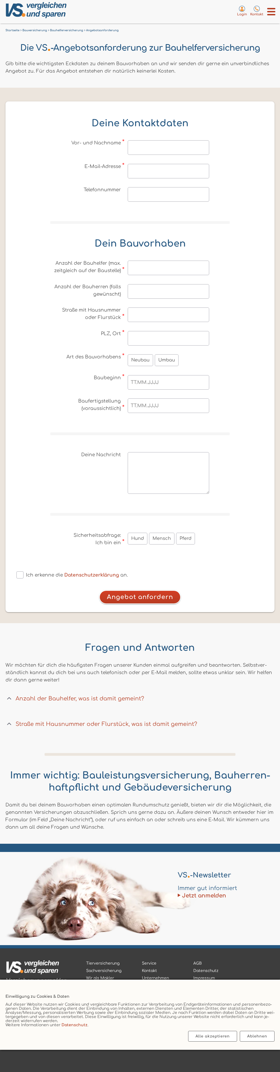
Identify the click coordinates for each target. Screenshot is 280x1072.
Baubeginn (107, 377)
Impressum (204, 978)
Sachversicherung (103, 971)
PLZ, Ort (111, 333)
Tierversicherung (102, 963)
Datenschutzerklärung (91, 575)
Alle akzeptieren (213, 1036)
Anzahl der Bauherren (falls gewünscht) (87, 290)
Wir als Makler (100, 978)
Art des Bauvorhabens (93, 357)
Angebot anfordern (140, 597)
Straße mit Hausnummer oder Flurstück (91, 313)
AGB (197, 963)
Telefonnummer (102, 189)
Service (149, 963)
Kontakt (149, 971)
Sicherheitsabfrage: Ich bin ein (97, 539)
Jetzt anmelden (204, 896)
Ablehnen (257, 1036)
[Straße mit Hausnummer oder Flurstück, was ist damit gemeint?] (9, 724)
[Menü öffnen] (271, 11)
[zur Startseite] (35, 968)
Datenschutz (75, 1025)
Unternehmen (155, 978)
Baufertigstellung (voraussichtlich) (99, 404)
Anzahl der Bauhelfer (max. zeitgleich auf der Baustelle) (87, 267)
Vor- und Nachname (96, 143)
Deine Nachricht (101, 454)
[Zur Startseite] (63, 11)
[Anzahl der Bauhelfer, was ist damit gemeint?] (9, 699)
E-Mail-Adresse (102, 166)
